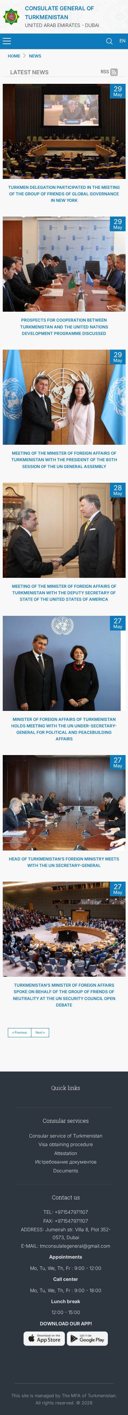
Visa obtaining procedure (66, 1144)
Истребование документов (66, 1162)
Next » (40, 1032)
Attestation (65, 1153)
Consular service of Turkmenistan (65, 1136)
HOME (14, 56)
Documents (65, 1170)
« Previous (19, 1032)
